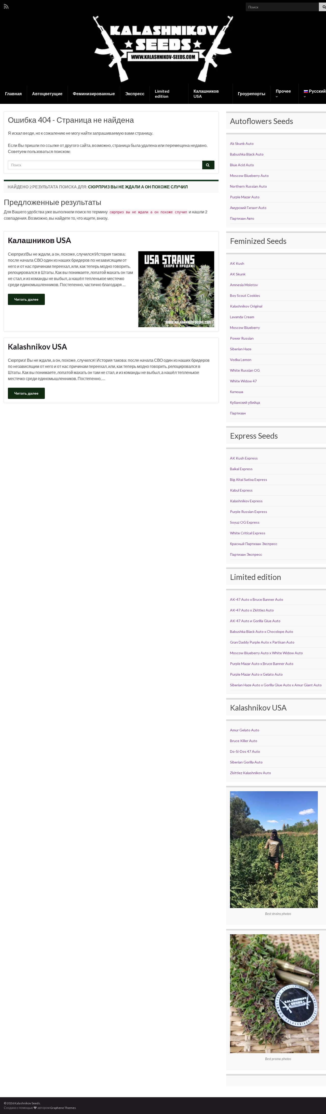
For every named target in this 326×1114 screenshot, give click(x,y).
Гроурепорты (251, 93)
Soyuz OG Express (245, 522)
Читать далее (26, 299)
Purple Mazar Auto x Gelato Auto (256, 674)
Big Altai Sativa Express (248, 479)
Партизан (238, 413)
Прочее (283, 91)
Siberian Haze (240, 349)
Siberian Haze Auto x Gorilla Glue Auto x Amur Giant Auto (276, 685)
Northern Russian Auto (248, 186)
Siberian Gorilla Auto (246, 762)
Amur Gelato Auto (244, 730)
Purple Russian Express (248, 511)
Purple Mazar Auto (245, 197)
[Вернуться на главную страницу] (163, 48)
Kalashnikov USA (37, 346)
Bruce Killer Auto (243, 741)
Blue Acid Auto (242, 165)
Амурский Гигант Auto (248, 207)
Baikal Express (241, 469)
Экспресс (134, 93)
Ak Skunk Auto (242, 143)
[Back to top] (314, 1102)
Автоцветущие (47, 93)
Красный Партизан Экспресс (253, 543)
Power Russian (242, 338)
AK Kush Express (244, 458)
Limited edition (162, 94)
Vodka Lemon (240, 359)
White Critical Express (247, 533)
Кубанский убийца (245, 402)
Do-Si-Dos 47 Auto (245, 751)
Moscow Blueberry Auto (249, 175)
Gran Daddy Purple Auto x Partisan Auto (262, 642)
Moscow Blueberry (245, 327)
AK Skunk (238, 274)
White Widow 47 (243, 381)
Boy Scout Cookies (245, 295)
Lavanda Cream (242, 317)
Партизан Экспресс (246, 554)
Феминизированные (94, 93)
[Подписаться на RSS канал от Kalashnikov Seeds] (6, 5)
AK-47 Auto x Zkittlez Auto (252, 610)
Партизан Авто (242, 218)
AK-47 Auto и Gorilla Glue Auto (255, 621)
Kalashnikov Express (246, 501)
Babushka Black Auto (247, 154)
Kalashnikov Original (246, 306)
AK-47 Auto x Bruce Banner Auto (256, 599)
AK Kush (237, 263)
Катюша (236, 391)
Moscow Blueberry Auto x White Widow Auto (266, 653)
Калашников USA (206, 94)
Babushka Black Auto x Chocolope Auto (261, 631)
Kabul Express (241, 490)
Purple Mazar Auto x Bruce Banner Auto (261, 663)
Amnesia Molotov (244, 285)
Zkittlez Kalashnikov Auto (250, 773)
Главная (13, 93)
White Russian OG (245, 370)
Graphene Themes (63, 1108)
